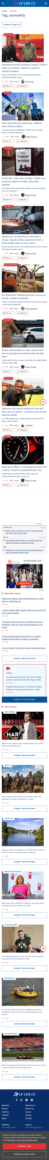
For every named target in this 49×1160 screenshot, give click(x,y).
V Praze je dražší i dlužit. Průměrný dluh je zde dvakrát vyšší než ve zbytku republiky (24, 611)
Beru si (5, 537)
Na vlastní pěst (11, 264)
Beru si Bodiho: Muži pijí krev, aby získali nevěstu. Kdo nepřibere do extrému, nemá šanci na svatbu (24, 542)
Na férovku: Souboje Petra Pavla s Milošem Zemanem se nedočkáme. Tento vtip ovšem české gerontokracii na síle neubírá (22, 624)
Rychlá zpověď (11, 925)
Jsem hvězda (10, 712)
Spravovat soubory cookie (24, 1154)
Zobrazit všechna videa (24, 699)
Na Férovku (9, 978)
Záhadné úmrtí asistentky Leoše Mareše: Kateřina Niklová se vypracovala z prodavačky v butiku (24, 688)
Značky (28, 1115)
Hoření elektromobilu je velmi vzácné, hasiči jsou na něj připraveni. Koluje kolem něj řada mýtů (23, 353)
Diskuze (23, 86)
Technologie (7, 527)
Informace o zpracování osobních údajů (22, 1140)
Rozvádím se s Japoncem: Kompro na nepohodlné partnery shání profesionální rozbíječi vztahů (25, 551)
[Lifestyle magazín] (24, 3)
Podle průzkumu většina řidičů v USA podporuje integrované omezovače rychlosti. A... (20, 475)
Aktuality (9, 148)
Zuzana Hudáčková (32, 308)
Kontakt (28, 1118)
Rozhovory (29, 1109)
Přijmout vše (24, 1146)
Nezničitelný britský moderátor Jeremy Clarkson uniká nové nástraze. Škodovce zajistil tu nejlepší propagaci (24, 67)
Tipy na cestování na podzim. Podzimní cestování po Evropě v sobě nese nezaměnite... (24, 303)
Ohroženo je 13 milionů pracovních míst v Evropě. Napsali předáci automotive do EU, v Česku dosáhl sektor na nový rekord (23, 239)
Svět (4, 547)
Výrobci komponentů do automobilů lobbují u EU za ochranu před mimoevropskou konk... (24, 248)
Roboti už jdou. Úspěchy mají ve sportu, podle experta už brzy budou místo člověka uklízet (24, 532)
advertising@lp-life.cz (34, 1127)
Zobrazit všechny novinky (24, 658)
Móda (4, 1118)
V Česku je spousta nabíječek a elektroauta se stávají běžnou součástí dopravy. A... (22, 131)
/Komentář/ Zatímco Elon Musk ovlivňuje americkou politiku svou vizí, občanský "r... (24, 189)
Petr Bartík (29, 425)
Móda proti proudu (13, 872)
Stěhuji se (9, 818)
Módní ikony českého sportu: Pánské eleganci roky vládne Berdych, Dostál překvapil (23, 600)
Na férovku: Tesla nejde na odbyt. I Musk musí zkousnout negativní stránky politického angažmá (23, 181)
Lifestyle (8, 34)
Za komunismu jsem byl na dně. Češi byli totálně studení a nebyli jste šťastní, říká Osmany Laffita (23, 678)
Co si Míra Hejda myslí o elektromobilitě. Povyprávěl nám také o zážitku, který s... (23, 420)
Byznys (7, 93)
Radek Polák (30, 81)
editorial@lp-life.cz (9, 1127)
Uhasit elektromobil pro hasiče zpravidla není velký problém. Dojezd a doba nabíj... (24, 361)
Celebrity (5, 1112)
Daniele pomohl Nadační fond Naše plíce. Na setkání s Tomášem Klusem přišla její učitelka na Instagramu (21, 637)
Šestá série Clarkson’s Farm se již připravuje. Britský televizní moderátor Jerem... (21, 76)
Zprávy (7, 436)
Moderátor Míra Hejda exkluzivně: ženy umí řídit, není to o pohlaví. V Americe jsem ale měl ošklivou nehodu (24, 411)
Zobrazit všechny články (24, 755)
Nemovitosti (30, 1105)
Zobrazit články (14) (11, 25)
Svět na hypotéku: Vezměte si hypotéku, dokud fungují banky (24, 648)
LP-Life (4, 11)
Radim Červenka (31, 137)
